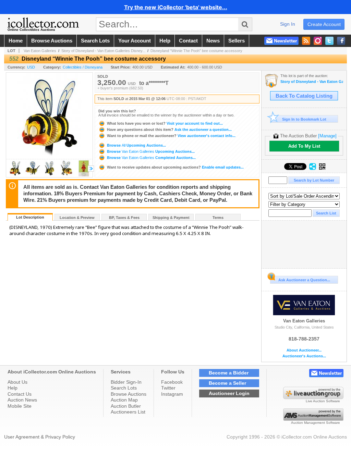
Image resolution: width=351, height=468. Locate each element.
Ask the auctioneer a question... (169, 129)
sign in (287, 24)
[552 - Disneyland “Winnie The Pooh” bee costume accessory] (15, 175)
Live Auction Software (323, 401)
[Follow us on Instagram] (318, 41)
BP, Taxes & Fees (124, 217)
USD (31, 67)
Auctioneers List (128, 412)
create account (324, 24)
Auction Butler (126, 406)
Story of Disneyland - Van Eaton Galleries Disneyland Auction (311, 82)
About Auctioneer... (304, 350)
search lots (95, 41)
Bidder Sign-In (126, 382)
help (164, 41)
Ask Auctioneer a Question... (304, 280)
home (16, 41)
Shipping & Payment (171, 217)
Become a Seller (227, 383)
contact (188, 41)
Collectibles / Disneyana (82, 67)
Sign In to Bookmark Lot (304, 119)
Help (12, 388)
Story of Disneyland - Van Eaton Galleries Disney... (103, 51)
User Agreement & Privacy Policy (39, 437)
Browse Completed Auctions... (151, 158)
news (213, 41)
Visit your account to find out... (165, 123)
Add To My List (304, 146)
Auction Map (124, 400)
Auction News (22, 400)
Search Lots (124, 388)
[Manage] (327, 135)
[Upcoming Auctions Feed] (306, 41)
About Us (17, 382)
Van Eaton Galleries (40, 51)
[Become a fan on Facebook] (341, 41)
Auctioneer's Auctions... (304, 356)
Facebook (172, 382)
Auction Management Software (315, 422)
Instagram (172, 394)
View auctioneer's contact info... (171, 136)
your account (134, 41)
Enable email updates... (175, 167)
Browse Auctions (128, 394)
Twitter (168, 388)
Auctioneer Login (229, 393)
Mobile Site (20, 406)
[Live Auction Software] (313, 397)
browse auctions (51, 41)
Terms (218, 217)
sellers (236, 41)
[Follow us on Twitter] (329, 41)
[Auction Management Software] (313, 419)
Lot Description (30, 217)
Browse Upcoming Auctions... (136, 145)
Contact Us (20, 394)
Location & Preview (77, 217)
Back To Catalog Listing (304, 96)
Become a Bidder (229, 372)
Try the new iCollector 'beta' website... (175, 7)
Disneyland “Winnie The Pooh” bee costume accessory (196, 51)
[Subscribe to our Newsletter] (281, 41)
